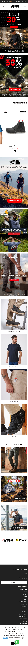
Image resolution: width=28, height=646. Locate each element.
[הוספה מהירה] (5, 142)
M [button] (1, 127)
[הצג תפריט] (25, 6)
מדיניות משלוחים (23, 616)
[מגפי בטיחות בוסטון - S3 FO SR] (15, 127)
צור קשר (25, 621)
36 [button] (25, 125)
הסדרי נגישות (23, 611)
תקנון (25, 596)
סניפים (25, 591)
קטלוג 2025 (24, 609)
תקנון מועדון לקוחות (22, 614)
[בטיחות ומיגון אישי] (14, 518)
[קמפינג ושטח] (14, 490)
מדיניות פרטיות (23, 604)
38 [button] (25, 129)
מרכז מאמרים (23, 618)
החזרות (25, 594)
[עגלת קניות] (3, 6)
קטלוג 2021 (24, 606)
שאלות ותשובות (23, 601)
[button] (17, 642)
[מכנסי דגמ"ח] (14, 461)
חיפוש (25, 599)
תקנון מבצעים (23, 623)
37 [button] (25, 127)
